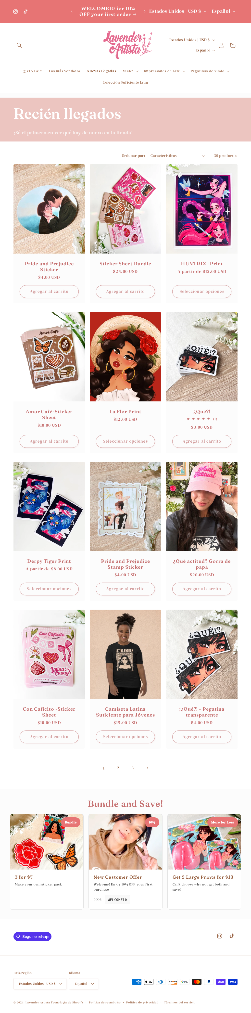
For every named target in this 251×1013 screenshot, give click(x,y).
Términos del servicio (180, 1002)
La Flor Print (126, 411)
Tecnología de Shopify (67, 1002)
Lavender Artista (37, 1002)
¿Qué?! (201, 411)
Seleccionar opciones (201, 291)
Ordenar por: (133, 155)
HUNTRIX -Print (202, 264)
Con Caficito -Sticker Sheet (49, 712)
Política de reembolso (105, 1002)
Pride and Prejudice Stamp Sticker (125, 564)
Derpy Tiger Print (49, 561)
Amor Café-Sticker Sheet (49, 414)
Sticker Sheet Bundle (125, 264)
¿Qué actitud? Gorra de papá (202, 564)
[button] (19, 45)
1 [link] (104, 768)
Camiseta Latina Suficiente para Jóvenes (125, 712)
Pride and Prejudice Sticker (49, 266)
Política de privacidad (142, 1002)
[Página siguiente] (147, 768)
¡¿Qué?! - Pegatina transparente (202, 712)
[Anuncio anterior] (71, 11)
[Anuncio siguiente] (144, 11)
